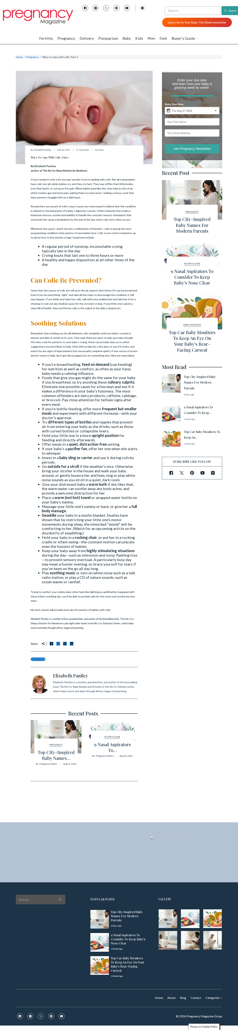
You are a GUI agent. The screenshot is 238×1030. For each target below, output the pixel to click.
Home (19, 57)
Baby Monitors (192, 324)
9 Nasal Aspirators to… (112, 747)
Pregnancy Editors (48, 763)
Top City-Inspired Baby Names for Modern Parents (192, 225)
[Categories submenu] (221, 998)
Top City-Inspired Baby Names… (56, 755)
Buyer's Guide (112, 736)
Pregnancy (32, 57)
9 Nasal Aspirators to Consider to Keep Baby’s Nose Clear (192, 277)
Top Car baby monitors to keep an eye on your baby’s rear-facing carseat (192, 341)
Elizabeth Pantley (42, 149)
